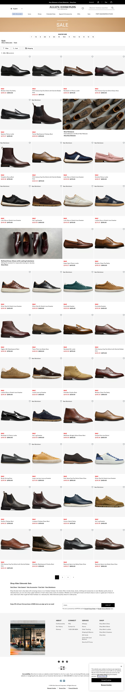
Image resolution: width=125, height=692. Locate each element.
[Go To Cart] (112, 2)
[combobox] (102, 8)
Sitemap (58, 629)
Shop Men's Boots (104, 626)
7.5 (36, 37)
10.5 (64, 37)
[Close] (121, 666)
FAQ (69, 624)
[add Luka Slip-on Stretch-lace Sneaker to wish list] (92, 143)
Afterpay (84, 624)
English (15, 9)
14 (88, 37)
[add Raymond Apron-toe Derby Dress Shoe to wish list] (92, 530)
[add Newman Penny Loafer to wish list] (30, 100)
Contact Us (71, 626)
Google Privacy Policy (89, 608)
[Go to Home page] (62, 7)
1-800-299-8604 (73, 629)
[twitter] (67, 662)
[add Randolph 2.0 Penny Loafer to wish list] (92, 56)
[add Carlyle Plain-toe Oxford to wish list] (124, 401)
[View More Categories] (114, 36)
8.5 (45, 37)
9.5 (54, 37)
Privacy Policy (101, 676)
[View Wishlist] (82, 8)
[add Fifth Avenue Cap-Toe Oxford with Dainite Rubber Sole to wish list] (61, 56)
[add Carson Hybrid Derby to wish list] (92, 487)
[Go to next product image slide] (30, 73)
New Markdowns (50, 587)
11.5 (74, 37)
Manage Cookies (51, 688)
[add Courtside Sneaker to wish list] (92, 272)
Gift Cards (85, 635)
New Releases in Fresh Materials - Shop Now (62, 2)
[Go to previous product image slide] (1, 73)
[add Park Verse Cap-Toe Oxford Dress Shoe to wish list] (92, 444)
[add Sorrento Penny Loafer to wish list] (124, 143)
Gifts (78, 14)
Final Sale (41, 587)
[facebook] (58, 662)
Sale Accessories (32, 587)
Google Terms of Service (104, 608)
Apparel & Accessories (65, 14)
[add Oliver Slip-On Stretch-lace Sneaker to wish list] (30, 272)
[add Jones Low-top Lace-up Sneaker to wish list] (61, 444)
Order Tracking (86, 629)
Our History (59, 626)
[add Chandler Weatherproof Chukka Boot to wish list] (61, 530)
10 (59, 37)
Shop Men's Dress (104, 624)
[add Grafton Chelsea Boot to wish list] (30, 487)
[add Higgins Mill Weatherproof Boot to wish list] (30, 315)
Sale (89, 14)
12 (79, 37)
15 (93, 37)
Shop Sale (102, 635)
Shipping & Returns (87, 632)
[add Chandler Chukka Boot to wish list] (92, 358)
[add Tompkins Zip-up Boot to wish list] (30, 143)
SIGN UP (108, 605)
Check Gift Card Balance (87, 638)
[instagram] (62, 662)
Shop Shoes (4, 265)
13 (83, 37)
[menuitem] (17, 14)
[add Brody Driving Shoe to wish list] (30, 444)
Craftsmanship (60, 624)
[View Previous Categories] (15, 36)
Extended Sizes (51, 14)
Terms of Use (62, 688)
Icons (29, 14)
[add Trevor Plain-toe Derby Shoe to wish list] (61, 315)
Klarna (84, 626)
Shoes (39, 14)
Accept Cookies (106, 680)
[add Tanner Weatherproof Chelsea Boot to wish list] (61, 100)
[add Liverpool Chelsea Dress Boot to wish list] (61, 487)
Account (91, 2)
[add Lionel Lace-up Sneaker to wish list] (61, 358)
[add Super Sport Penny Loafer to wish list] (92, 229)
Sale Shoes (13, 587)
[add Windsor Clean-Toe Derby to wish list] (30, 56)
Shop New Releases (70, 135)
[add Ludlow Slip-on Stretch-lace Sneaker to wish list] (124, 186)
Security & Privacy (87, 642)
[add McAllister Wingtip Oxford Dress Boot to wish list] (92, 401)
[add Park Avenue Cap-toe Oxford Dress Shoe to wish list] (124, 56)
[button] (23, 14)
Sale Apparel (22, 587)
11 (69, 37)
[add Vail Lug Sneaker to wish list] (61, 186)
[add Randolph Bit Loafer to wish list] (92, 315)
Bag (106, 2)
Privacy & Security (73, 688)
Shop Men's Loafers (105, 629)
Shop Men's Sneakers (105, 632)
